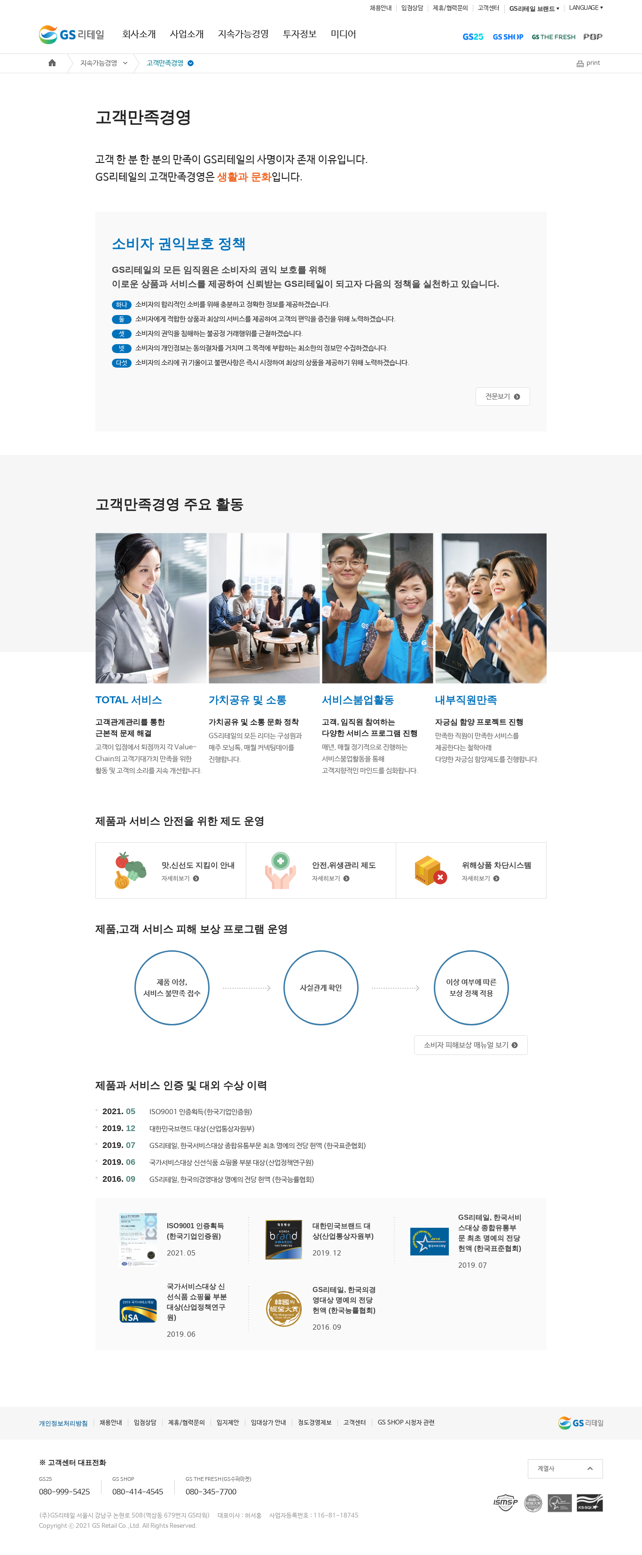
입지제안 (228, 1422)
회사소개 (139, 34)
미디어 (343, 34)
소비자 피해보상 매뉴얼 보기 (466, 1045)
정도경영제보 (315, 1422)
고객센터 (489, 8)
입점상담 (412, 8)
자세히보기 (176, 878)
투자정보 (300, 34)
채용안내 (380, 8)
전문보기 (497, 396)
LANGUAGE (583, 8)
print (593, 63)
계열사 (546, 1468)
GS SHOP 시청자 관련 (406, 1422)
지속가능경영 (243, 34)
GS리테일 (71, 34)
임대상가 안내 (268, 1422)
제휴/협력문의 (450, 8)
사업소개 (187, 34)
